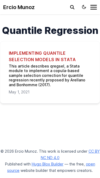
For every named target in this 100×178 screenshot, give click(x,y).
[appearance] (84, 7)
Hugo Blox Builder (47, 164)
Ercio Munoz (19, 7)
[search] (72, 7)
